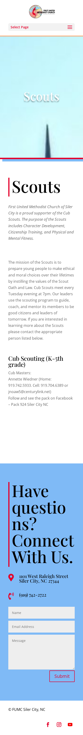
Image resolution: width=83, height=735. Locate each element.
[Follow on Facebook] (48, 724)
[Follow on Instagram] (59, 724)
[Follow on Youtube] (70, 724)
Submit (62, 676)
